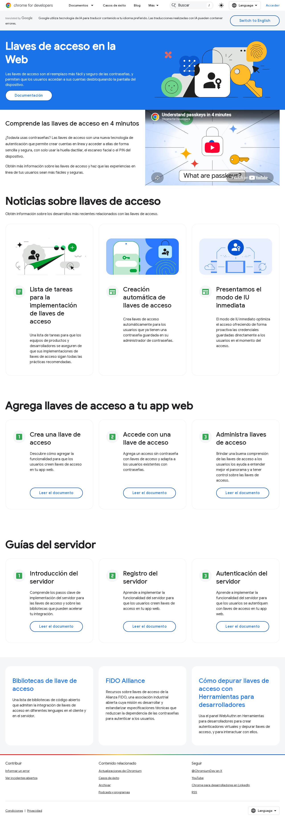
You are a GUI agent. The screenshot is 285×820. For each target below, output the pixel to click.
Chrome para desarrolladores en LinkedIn (221, 785)
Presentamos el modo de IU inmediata (238, 297)
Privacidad (34, 810)
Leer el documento (56, 493)
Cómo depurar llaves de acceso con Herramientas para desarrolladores (234, 693)
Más (152, 5)
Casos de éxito (114, 5)
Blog (137, 5)
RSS (194, 792)
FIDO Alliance (125, 681)
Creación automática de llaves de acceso (147, 297)
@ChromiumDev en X (207, 771)
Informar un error (17, 771)
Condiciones (14, 810)
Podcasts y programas (114, 792)
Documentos (78, 5)
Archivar (105, 785)
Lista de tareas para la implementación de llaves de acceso (53, 305)
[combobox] (191, 5)
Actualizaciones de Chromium (120, 771)
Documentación (29, 95)
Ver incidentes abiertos (21, 778)
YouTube (198, 778)
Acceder (273, 5)
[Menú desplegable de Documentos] (93, 5)
